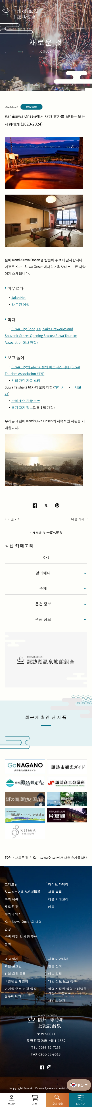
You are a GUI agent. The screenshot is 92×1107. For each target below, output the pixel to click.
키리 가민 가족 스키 (25, 380)
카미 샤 (59, 387)
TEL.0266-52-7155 (46, 1047)
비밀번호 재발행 (17, 981)
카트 (51, 906)
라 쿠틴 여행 (20, 304)
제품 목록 (55, 891)
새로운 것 (12, 906)
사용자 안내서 (58, 959)
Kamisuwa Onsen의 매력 (23, 921)
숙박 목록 (12, 899)
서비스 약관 (56, 1000)
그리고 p (11, 884)
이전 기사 (14, 518)
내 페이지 (12, 959)
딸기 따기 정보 (22, 407)
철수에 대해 (13, 996)
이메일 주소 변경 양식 (21, 988)
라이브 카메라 (58, 884)
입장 (8, 929)
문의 (8, 944)
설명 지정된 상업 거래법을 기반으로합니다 (67, 990)
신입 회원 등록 (15, 973)
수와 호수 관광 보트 (25, 400)
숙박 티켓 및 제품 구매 (21, 936)
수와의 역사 (13, 914)
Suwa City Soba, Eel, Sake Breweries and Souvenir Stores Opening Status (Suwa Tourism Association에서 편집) (41, 335)
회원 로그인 (13, 966)
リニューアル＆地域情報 (23, 891)
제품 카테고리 (58, 899)
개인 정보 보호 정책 (62, 981)
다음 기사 (77, 518)
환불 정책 (55, 966)
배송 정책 (55, 973)
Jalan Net (18, 297)
